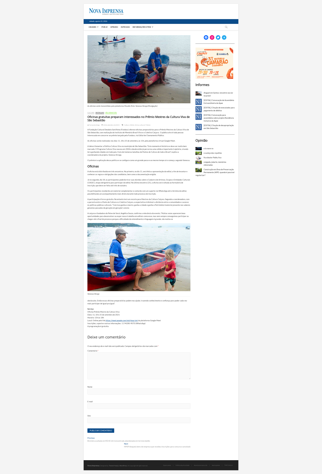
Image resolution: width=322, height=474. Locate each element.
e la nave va (208, 148)
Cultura (90, 112)
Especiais (125, 27)
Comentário (92, 351)
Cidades (92, 27)
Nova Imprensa (93, 465)
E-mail (90, 401)
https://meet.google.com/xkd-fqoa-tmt (122, 320)
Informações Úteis (142, 27)
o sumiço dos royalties (213, 153)
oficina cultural (140, 125)
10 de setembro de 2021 (111, 125)
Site (89, 416)
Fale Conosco (229, 465)
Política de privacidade (182, 465)
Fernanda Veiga (94, 125)
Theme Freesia (113, 466)
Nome (89, 387)
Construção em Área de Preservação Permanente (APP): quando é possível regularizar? (214, 172)
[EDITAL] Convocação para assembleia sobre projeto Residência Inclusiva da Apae (219, 118)
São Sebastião (111, 112)
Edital (132, 125)
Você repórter (216, 465)
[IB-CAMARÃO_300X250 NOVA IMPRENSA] (214, 49)
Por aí (104, 27)
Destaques (99, 112)
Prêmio (148, 125)
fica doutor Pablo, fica (212, 157)
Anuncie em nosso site (200, 465)
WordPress (123, 466)
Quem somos (167, 465)
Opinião (114, 27)
